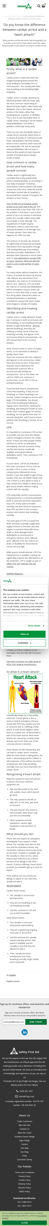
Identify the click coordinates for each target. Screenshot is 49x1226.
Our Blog (24, 1152)
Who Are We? (24, 1125)
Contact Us (24, 1129)
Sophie (12, 975)
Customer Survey (24, 1159)
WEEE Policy (24, 1191)
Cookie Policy (24, 1180)
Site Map (24, 1148)
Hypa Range (24, 1140)
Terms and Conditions (24, 1172)
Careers (24, 1144)
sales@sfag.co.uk (26, 1096)
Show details (34, 626)
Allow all (24, 634)
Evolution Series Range (24, 1136)
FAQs (24, 1155)
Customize (23, 643)
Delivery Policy (24, 1184)
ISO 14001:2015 (24, 1205)
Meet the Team (24, 1132)
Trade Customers (24, 1121)
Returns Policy (24, 1187)
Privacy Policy (24, 1176)
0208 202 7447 (26, 1091)
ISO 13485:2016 (24, 1202)
